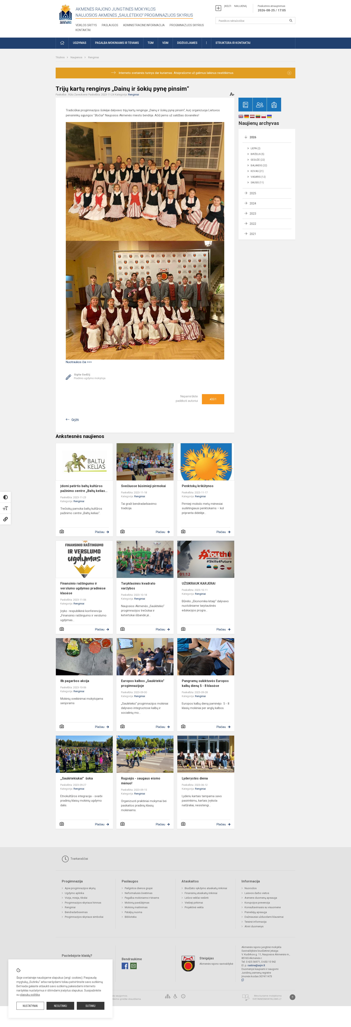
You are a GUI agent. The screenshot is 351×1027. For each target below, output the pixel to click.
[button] (62, 43)
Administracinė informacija (144, 25)
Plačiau (99, 532)
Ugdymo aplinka (74, 893)
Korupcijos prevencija (257, 902)
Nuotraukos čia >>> (79, 362)
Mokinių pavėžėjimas (137, 902)
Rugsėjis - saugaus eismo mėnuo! (140, 780)
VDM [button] (165, 42)
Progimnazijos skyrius (187, 25)
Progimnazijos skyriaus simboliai (84, 916)
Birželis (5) (257, 154)
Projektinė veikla (194, 907)
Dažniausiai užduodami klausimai (264, 916)
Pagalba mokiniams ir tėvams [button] (117, 42)
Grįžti (75, 420)
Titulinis (60, 57)
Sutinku (90, 1006)
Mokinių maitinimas (136, 907)
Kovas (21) (257, 171)
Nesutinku (60, 1006)
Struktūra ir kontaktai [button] (233, 42)
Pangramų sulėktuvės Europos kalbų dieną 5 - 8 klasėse (205, 683)
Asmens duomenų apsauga (261, 897)
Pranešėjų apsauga (256, 912)
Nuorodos (251, 888)
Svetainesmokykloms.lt (267, 999)
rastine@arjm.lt (256, 965)
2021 (253, 234)
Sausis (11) (257, 182)
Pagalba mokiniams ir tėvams (142, 897)
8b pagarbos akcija (74, 681)
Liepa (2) (255, 148)
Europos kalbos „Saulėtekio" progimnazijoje (142, 683)
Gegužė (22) (258, 159)
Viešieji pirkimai (194, 902)
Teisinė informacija (255, 921)
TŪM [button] (151, 42)
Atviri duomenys (254, 926)
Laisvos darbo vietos (257, 893)
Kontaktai (83, 30)
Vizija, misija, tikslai (76, 897)
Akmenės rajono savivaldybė (216, 963)
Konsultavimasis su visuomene (263, 907)
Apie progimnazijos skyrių (80, 888)
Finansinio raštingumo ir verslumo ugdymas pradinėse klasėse (83, 588)
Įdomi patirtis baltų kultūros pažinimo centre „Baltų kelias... (83, 488)
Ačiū (213, 399)
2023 (253, 213)
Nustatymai (30, 1006)
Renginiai (93, 57)
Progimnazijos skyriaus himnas (83, 902)
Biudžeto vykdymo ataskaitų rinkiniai (206, 888)
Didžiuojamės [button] (187, 42)
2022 (253, 223)
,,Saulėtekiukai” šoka (76, 778)
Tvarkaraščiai (79, 859)
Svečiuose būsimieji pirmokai (143, 486)
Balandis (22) (259, 165)
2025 (253, 193)
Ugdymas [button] (79, 42)
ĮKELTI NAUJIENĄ (235, 6)
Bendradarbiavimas (76, 912)
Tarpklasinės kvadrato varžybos (138, 586)
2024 (253, 203)
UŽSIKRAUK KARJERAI (198, 583)
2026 (253, 137)
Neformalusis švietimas (138, 893)
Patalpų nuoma (133, 912)
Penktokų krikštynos (197, 486)
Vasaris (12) (258, 176)
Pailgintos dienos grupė (139, 888)
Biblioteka (130, 916)
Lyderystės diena (195, 778)
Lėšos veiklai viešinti (197, 897)
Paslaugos (110, 25)
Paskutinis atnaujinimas (272, 8)
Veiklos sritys (86, 25)
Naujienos (76, 57)
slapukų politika (30, 994)
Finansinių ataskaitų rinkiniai (201, 893)
